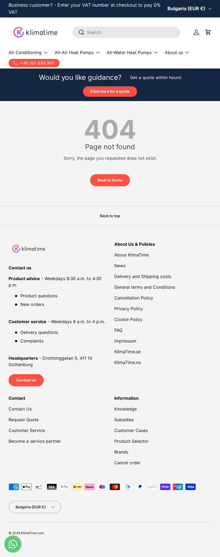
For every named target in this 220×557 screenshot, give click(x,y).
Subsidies (124, 419)
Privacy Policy (128, 308)
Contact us (26, 380)
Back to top (110, 215)
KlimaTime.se (127, 351)
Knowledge (125, 409)
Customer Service (27, 430)
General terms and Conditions (144, 287)
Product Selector (131, 441)
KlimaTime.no (127, 362)
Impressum (125, 341)
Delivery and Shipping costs (142, 276)
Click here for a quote (110, 91)
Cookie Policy (128, 319)
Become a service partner (35, 441)
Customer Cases (131, 430)
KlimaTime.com (32, 533)
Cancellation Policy (133, 298)
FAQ (118, 330)
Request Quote (24, 419)
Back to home (110, 180)
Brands (121, 452)
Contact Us (20, 409)
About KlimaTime (131, 255)
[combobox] (126, 32)
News (120, 265)
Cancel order (127, 462)
